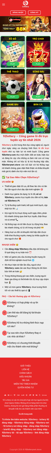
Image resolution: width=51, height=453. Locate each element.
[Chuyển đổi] (4, 302)
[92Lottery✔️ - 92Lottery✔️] (25, 4)
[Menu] (3, 4)
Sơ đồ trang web (25, 414)
